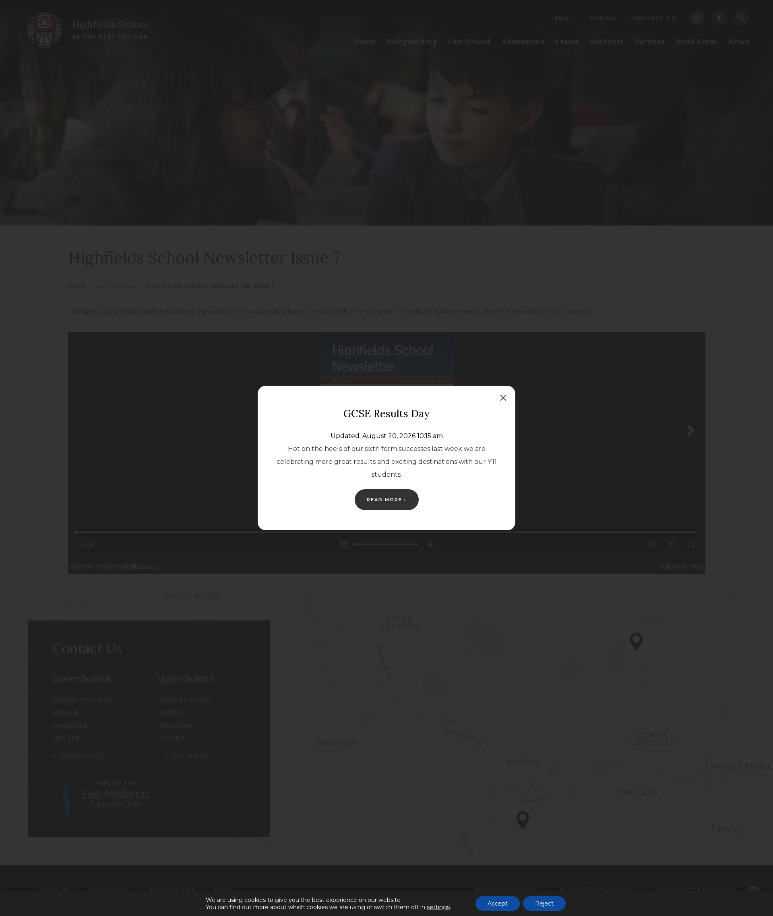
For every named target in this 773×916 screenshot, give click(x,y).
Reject (544, 903)
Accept (498, 903)
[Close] (503, 398)
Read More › (387, 499)
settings (438, 907)
